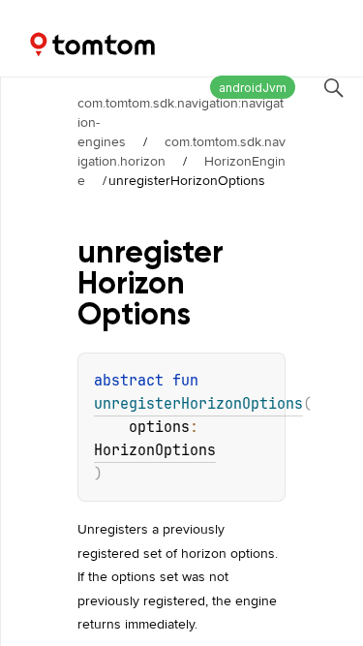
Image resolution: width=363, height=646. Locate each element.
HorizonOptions (155, 450)
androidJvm (253, 87)
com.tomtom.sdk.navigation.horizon (181, 151)
